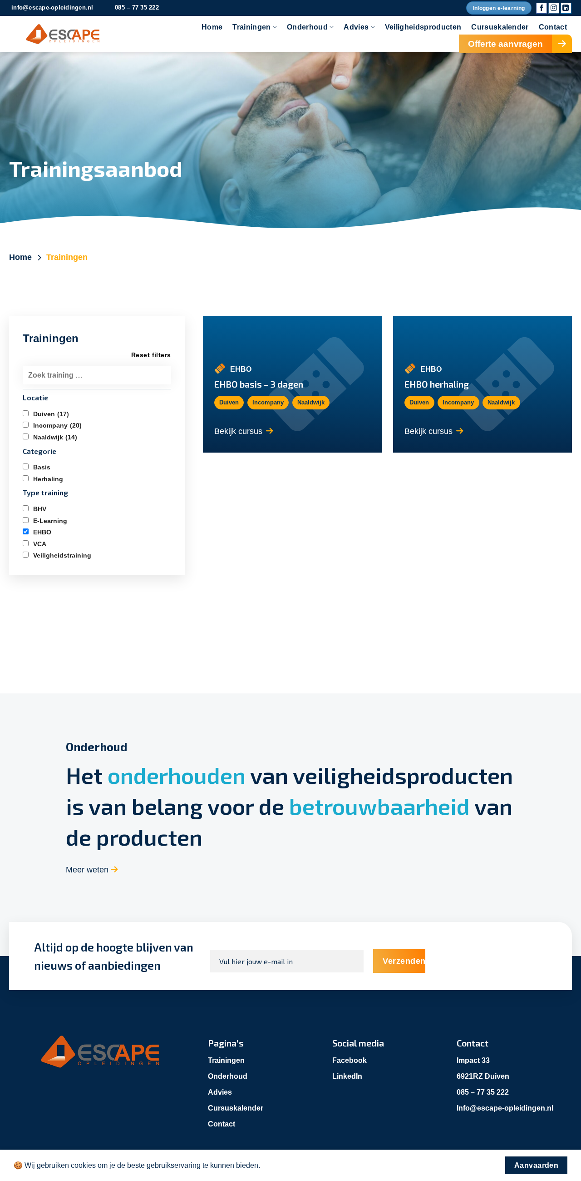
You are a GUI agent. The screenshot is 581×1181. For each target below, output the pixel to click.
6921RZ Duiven (483, 1076)
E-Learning (50, 520)
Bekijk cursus (238, 431)
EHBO (42, 532)
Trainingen (251, 27)
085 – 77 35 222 (483, 1092)
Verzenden (404, 961)
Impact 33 (473, 1060)
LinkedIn (347, 1076)
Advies (356, 27)
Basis (41, 467)
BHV (39, 509)
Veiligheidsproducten (423, 27)
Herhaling (48, 479)
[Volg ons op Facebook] (541, 8)
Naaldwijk (55, 437)
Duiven (51, 414)
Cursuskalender (499, 27)
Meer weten (88, 869)
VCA (39, 544)
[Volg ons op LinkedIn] (566, 8)
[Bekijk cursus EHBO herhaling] (482, 384)
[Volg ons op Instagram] (553, 8)
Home (212, 27)
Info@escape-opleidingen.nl (505, 1108)
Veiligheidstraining (62, 555)
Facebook (349, 1060)
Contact (553, 27)
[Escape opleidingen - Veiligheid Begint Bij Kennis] (61, 34)
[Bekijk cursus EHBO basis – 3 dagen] (292, 384)
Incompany (57, 425)
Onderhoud (307, 27)
